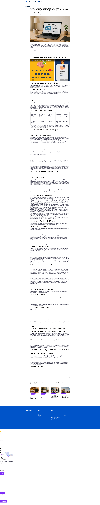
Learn (34, 393)
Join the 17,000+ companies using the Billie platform (8, 491)
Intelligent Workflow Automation (55, 417)
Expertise (39, 416)
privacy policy (50, 489)
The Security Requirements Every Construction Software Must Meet (45, 382)
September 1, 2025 (39, 14)
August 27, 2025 (43, 400)
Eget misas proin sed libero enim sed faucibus (7, 461)
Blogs (38, 414)
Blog (31, 393)
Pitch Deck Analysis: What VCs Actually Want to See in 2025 (45, 397)
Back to (2, 494)
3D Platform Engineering (54, 425)
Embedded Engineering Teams (55, 416)
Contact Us (39, 415)
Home (38, 411)
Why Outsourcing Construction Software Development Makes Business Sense (34, 397)
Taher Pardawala (33, 14)
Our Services (2, 440)
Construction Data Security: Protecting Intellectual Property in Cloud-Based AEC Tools (65, 396)
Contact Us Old (2, 441)
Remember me (2, 470)
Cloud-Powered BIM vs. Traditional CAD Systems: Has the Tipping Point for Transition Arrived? (55, 396)
